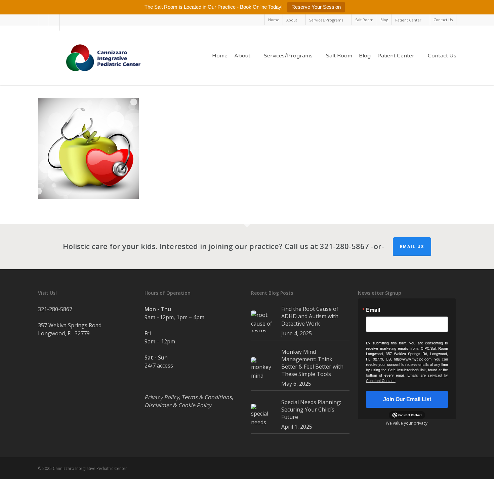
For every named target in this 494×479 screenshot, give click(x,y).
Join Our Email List (407, 399)
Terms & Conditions (206, 397)
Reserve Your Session (316, 7)
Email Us (412, 246)
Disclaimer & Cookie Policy (178, 405)
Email (373, 310)
